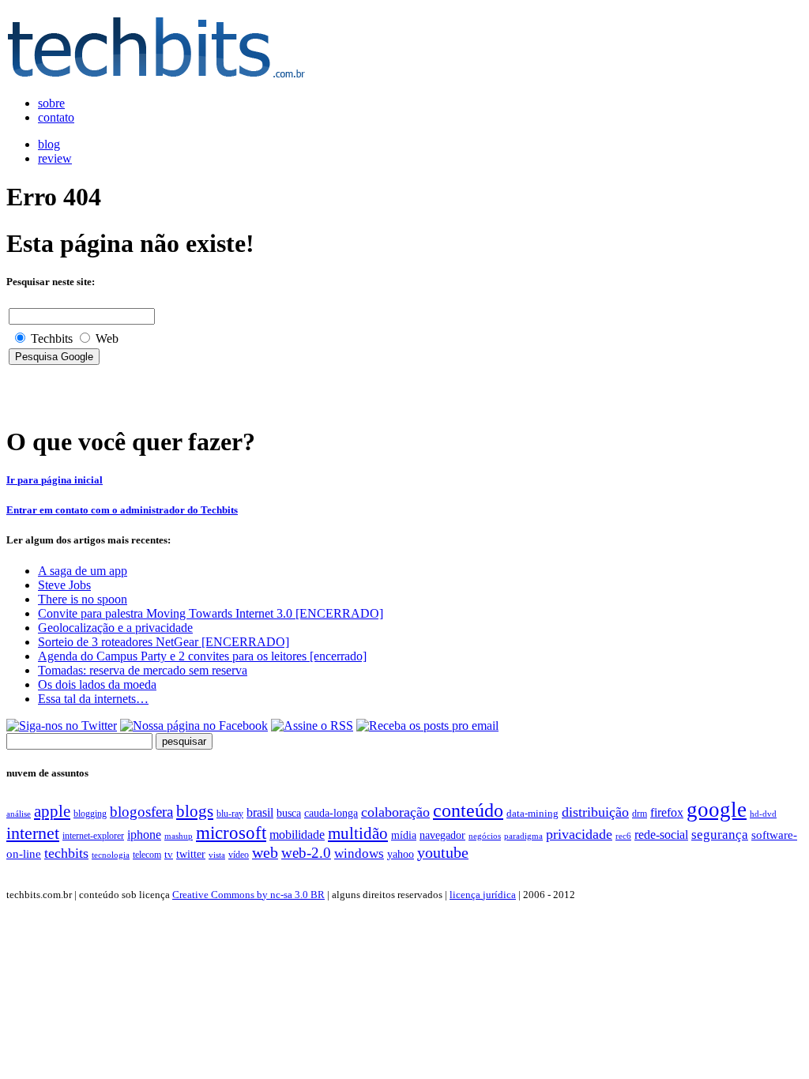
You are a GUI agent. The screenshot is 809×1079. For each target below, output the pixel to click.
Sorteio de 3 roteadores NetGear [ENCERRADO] (163, 642)
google (717, 809)
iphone (144, 835)
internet (32, 833)
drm (639, 813)
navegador (442, 835)
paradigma (523, 835)
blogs (194, 811)
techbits (66, 853)
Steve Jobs (64, 585)
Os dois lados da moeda (97, 684)
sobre (51, 103)
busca (289, 812)
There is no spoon (82, 599)
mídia (403, 835)
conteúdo (468, 810)
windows (359, 853)
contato (56, 117)
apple (52, 811)
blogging (90, 813)
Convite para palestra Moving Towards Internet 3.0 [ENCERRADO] (210, 613)
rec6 (623, 835)
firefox (666, 812)
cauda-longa (331, 812)
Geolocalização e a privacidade (115, 627)
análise (18, 813)
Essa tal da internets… (93, 698)
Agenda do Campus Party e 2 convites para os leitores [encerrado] (202, 656)
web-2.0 (306, 852)
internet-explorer (93, 835)
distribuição (595, 812)
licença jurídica (483, 894)
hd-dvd (763, 813)
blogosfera (141, 811)
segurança (719, 834)
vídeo (238, 854)
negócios (484, 835)
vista (217, 854)
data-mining (532, 813)
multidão (358, 833)
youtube (442, 852)
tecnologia (111, 854)
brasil (259, 812)
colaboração (395, 812)
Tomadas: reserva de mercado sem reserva (142, 670)
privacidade (579, 834)
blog (49, 144)
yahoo (400, 854)
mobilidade (297, 834)
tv (168, 854)
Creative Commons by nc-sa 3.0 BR (248, 894)
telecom (147, 854)
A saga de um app (82, 570)
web (265, 852)
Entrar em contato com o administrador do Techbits (122, 510)
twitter (190, 854)
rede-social (661, 834)
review (55, 158)
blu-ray (229, 813)
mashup (178, 835)
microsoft (231, 832)
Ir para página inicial (54, 480)
